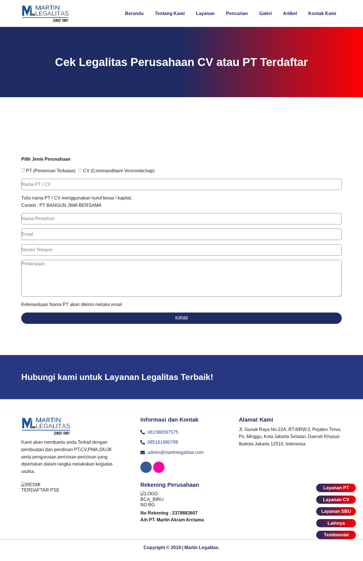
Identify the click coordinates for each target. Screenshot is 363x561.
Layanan (205, 13)
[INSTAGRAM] (158, 467)
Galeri (265, 13)
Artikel (290, 13)
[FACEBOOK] (146, 467)
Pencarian (237, 13)
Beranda (134, 13)
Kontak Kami (322, 13)
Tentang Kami (170, 13)
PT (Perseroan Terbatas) (50, 170)
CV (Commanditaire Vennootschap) (119, 170)
